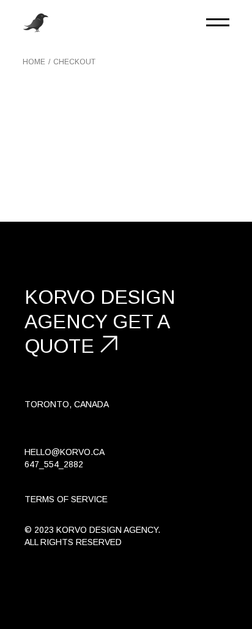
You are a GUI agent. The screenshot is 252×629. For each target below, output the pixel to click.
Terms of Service (66, 499)
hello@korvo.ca (64, 452)
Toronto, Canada (66, 404)
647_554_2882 (53, 464)
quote (59, 346)
